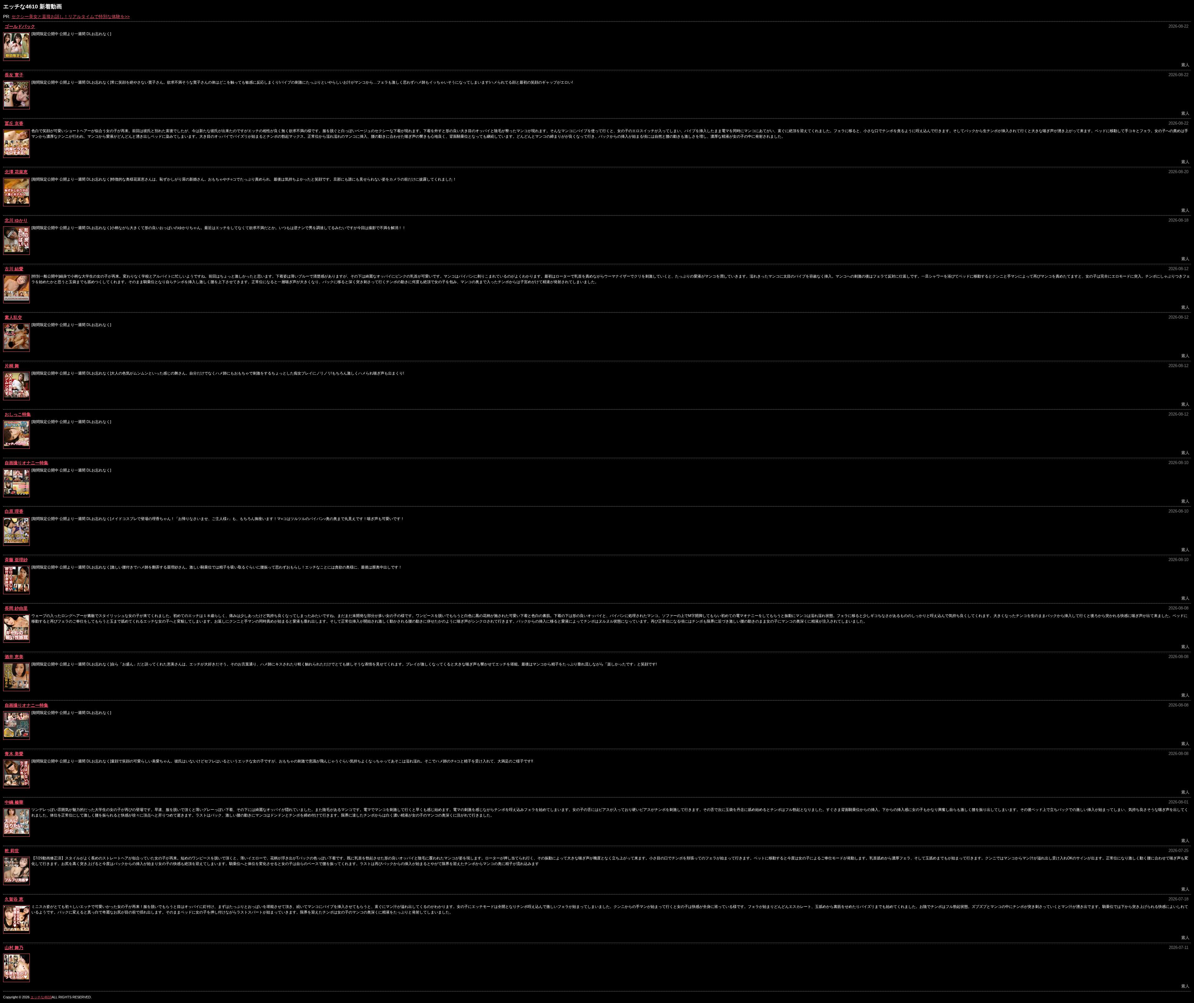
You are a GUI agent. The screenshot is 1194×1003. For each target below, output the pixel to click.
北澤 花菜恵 (16, 171)
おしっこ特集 (18, 414)
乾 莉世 (12, 850)
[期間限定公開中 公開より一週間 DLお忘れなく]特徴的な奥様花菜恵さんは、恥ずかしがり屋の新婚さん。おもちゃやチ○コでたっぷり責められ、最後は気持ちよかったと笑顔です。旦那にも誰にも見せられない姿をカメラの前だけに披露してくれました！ (243, 179)
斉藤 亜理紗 (16, 559)
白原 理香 (14, 511)
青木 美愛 (14, 753)
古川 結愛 (14, 268)
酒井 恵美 (14, 656)
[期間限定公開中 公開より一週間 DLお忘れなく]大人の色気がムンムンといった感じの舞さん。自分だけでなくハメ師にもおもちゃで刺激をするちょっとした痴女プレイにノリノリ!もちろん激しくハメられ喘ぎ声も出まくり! (217, 373)
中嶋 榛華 (14, 802)
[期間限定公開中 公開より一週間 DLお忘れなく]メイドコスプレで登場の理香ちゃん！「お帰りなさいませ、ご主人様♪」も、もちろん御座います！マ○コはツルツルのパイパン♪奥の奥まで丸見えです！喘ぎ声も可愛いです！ (217, 519)
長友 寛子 (14, 74)
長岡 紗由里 (16, 608)
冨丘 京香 (14, 123)
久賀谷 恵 (14, 899)
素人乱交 (13, 317)
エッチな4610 (41, 997)
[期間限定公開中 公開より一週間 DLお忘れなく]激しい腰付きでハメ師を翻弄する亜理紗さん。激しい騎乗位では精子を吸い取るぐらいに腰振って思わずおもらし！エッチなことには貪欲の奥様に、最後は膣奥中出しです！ (216, 567)
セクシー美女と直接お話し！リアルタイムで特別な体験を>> (71, 16)
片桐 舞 (12, 365)
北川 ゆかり (16, 220)
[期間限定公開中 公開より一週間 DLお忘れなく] (71, 34)
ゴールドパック (20, 26)
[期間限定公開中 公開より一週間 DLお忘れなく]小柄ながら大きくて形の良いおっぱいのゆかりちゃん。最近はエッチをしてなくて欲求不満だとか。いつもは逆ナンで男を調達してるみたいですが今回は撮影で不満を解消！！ (218, 228)
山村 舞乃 (14, 947)
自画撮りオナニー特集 (26, 462)
